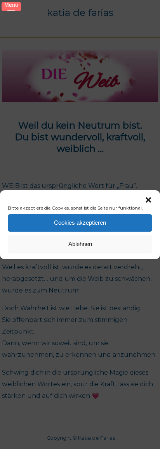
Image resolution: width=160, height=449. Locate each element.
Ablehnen (80, 244)
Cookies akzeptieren (80, 222)
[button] (148, 200)
